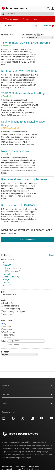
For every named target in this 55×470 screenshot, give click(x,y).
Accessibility (7, 467)
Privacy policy (34, 467)
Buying (5, 403)
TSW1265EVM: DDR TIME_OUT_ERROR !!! (25, 42)
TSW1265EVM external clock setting (23, 93)
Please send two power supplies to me (24, 179)
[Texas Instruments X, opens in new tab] (22, 419)
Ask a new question (27, 240)
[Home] (14, 8)
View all (7, 274)
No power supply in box (15, 151)
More (36, 19)
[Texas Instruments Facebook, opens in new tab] (13, 419)
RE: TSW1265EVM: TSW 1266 (19, 71)
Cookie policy (20, 467)
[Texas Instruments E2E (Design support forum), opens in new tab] (41, 419)
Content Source (7, 259)
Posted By (5, 352)
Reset (51, 255)
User (53, 8)
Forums (26, 19)
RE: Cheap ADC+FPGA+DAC (18, 205)
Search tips (47, 26)
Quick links (6, 394)
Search (48, 8)
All (3, 262)
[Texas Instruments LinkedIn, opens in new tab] (32, 419)
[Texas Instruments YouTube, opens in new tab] (51, 419)
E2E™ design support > (11, 19)
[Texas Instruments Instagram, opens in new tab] (3, 419)
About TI (5, 385)
